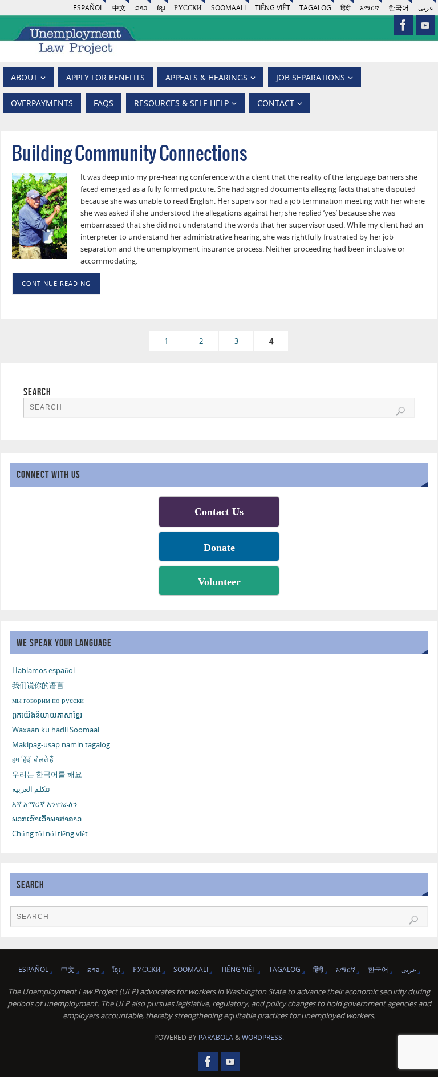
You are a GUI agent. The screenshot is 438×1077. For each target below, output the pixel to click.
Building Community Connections (130, 154)
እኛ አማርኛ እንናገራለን (44, 804)
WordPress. (263, 1037)
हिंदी (345, 8)
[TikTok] (425, 25)
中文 (119, 8)
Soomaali (228, 8)
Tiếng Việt (272, 8)
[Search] (400, 411)
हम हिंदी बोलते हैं (32, 759)
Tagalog (315, 8)
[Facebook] (403, 25)
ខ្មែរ (161, 8)
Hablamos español (43, 670)
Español (88, 8)
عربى (425, 8)
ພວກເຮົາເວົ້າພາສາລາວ (47, 818)
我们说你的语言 (38, 685)
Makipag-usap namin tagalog (61, 744)
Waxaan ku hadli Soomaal (55, 729)
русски (188, 8)
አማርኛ (369, 8)
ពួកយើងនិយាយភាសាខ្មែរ (47, 715)
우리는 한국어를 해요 (47, 774)
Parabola (215, 1037)
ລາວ (141, 8)
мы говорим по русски (48, 700)
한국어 (398, 8)
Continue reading (56, 284)
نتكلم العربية (31, 789)
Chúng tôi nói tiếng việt (50, 833)
